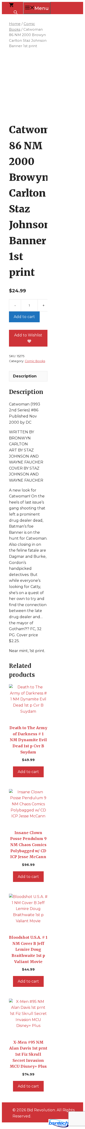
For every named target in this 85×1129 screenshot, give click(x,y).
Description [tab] (25, 376)
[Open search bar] (16, 11)
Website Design (30, 1126)
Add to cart (24, 316)
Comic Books (35, 361)
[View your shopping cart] (11, 5)
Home (15, 24)
